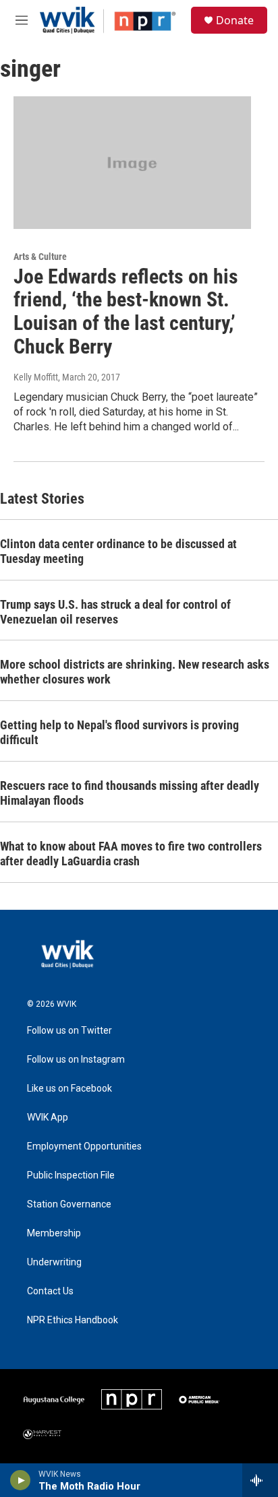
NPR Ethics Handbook (72, 1320)
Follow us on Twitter (69, 1031)
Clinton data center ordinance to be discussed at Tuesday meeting (118, 551)
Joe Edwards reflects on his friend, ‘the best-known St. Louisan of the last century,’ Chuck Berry (125, 311)
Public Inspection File (71, 1175)
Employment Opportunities (84, 1146)
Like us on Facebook (69, 1089)
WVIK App (47, 1117)
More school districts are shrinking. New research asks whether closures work (134, 671)
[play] (20, 1480)
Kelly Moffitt (35, 377)
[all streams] (260, 1480)
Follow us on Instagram (76, 1060)
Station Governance (69, 1204)
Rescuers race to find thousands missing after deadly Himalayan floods (129, 792)
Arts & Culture (40, 256)
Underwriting (54, 1262)
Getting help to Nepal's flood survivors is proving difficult (119, 732)
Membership (54, 1233)
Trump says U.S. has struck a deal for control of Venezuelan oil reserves (115, 611)
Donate (235, 20)
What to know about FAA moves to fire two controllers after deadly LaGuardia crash (131, 853)
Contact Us (50, 1291)
